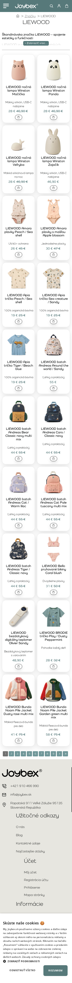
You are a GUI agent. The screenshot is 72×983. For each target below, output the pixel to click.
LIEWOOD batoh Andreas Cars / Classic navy (53, 432)
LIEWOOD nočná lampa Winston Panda (53, 90)
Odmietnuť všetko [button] (22, 970)
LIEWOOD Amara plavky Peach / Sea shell (18, 232)
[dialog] (36, 948)
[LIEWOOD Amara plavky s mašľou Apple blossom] (53, 212)
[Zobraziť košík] (66, 6)
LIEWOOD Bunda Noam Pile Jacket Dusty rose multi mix (18, 710)
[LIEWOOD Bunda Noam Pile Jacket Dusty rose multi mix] (18, 690)
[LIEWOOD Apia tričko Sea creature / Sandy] (53, 278)
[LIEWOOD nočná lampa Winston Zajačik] (53, 141)
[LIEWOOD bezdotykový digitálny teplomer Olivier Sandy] (18, 616)
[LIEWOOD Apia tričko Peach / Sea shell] (18, 278)
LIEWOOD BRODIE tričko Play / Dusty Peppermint (54, 636)
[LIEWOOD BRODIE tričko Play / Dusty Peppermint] (53, 616)
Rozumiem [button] (55, 970)
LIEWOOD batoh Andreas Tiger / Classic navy (18, 569)
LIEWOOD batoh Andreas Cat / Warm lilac (18, 502)
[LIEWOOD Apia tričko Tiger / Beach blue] (18, 345)
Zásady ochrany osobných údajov (41, 957)
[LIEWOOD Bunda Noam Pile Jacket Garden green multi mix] (53, 690)
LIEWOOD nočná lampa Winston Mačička (18, 90)
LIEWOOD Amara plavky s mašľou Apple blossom (54, 232)
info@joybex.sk (20, 794)
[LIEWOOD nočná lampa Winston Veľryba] (18, 141)
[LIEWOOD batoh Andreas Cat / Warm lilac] (18, 482)
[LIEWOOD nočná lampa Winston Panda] (53, 70)
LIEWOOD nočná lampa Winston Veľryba (18, 161)
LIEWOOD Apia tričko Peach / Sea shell (18, 298)
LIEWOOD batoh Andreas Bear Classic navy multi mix (18, 434)
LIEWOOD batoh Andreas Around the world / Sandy (53, 365)
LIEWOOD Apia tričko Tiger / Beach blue (18, 365)
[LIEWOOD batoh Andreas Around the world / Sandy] (53, 345)
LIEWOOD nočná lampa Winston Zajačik (53, 161)
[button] (18, 117)
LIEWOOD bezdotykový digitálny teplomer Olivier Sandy (18, 638)
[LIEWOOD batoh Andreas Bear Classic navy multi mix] (18, 412)
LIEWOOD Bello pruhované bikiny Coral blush (53, 569)
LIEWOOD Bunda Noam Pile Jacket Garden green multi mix (53, 712)
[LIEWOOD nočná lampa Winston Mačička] (18, 70)
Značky (30, 16)
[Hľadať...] (50, 6)
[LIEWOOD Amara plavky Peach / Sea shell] (18, 212)
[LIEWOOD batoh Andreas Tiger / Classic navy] (18, 549)
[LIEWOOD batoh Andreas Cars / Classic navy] (53, 412)
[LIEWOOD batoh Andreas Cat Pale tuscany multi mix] (53, 482)
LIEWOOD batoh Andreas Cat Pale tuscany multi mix (53, 502)
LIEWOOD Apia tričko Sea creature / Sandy (53, 298)
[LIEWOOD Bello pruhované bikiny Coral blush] (53, 549)
